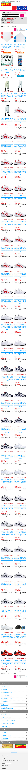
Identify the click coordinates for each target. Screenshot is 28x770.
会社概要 (4, 768)
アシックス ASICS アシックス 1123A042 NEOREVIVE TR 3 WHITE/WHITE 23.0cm (7, 327)
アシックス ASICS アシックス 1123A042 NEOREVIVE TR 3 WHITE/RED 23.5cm (7, 146)
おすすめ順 (10, 18)
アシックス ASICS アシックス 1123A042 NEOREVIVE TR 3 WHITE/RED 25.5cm (20, 146)
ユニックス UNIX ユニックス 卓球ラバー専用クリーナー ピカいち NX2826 (20, 69)
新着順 (14, 18)
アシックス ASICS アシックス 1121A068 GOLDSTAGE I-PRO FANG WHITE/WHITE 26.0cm (7, 637)
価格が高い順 (4, 20)
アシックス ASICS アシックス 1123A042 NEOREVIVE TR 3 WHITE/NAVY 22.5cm (7, 611)
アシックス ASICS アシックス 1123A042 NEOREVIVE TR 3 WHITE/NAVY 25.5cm (20, 533)
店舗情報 (3, 732)
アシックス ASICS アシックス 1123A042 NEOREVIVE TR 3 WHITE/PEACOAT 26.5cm (20, 404)
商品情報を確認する (6, 692)
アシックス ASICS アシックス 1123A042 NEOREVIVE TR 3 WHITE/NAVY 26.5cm (20, 585)
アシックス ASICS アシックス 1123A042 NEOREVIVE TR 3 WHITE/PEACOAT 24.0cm (7, 456)
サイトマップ (5, 755)
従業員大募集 (4, 739)
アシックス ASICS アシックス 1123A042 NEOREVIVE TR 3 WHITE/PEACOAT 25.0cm (20, 430)
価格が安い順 (20, 18)
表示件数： (4, 22)
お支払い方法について (7, 708)
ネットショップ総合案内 (7, 723)
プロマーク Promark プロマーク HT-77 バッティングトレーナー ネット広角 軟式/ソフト (7, 70)
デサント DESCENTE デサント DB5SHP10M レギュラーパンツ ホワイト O (20, 95)
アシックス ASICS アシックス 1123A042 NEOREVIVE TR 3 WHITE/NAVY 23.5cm (7, 533)
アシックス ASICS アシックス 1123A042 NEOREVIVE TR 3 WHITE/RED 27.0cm (7, 275)
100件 (12, 22)
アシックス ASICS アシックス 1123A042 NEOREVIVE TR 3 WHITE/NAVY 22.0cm (20, 559)
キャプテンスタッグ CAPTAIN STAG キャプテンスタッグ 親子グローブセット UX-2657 (20, 637)
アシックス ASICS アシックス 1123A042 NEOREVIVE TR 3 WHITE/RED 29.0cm (20, 249)
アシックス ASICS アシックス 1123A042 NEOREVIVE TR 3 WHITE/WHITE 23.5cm (7, 352)
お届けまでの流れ (6, 701)
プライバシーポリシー (6, 763)
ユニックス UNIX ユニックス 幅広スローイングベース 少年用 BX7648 (7, 46)
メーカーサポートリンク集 (8, 720)
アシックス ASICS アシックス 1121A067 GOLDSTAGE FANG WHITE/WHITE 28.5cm (20, 482)
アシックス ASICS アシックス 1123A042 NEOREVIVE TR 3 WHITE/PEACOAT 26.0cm (7, 378)
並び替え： (4, 18)
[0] (24, 8)
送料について (4, 705)
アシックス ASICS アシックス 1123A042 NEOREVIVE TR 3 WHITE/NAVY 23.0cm (7, 585)
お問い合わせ (5, 765)
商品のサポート (5, 714)
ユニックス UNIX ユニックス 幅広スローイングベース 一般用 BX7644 (20, 46)
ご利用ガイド (5, 758)
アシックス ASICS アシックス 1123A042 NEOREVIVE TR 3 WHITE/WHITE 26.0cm (20, 327)
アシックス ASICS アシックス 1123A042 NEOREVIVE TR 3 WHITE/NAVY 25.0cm (20, 611)
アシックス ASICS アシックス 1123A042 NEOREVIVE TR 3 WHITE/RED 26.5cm (7, 301)
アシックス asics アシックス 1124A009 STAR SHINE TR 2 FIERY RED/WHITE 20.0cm (20, 662)
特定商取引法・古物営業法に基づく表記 (10, 760)
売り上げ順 (11, 20)
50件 (8, 22)
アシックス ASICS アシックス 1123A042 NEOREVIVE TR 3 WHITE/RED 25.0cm (20, 172)
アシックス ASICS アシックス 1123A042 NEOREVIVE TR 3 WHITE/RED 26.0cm (7, 249)
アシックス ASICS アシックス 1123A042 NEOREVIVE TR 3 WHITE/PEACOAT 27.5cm (7, 430)
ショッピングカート (6, 695)
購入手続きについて (6, 698)
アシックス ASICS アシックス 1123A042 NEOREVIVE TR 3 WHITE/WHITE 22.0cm (20, 352)
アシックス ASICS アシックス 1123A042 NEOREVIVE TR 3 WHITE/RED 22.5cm (20, 223)
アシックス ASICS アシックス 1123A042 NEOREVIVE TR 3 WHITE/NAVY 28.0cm (7, 559)
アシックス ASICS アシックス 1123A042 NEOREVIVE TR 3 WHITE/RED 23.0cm (20, 275)
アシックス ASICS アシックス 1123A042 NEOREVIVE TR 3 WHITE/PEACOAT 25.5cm (20, 378)
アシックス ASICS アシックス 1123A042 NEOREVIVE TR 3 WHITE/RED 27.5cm (7, 223)
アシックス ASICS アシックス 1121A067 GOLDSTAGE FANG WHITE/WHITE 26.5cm (7, 482)
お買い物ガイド (5, 726)
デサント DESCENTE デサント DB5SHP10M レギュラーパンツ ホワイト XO (7, 120)
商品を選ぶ (4, 689)
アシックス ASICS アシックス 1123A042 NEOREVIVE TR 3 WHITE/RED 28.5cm (20, 120)
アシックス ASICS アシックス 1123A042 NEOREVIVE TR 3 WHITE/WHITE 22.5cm (20, 301)
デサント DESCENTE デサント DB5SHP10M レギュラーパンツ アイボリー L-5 (7, 95)
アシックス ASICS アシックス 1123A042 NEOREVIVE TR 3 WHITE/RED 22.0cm (7, 197)
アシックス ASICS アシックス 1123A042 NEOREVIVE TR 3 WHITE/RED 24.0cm (7, 172)
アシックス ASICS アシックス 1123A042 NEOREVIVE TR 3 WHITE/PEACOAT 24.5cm (7, 404)
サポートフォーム (6, 717)
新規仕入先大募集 (6, 735)
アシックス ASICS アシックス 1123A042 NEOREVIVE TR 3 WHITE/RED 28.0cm (20, 197)
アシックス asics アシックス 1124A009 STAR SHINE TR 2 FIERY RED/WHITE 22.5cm (7, 662)
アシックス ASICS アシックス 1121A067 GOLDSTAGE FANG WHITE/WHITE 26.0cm (20, 456)
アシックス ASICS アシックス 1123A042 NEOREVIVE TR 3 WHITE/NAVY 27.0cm (20, 507)
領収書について (5, 686)
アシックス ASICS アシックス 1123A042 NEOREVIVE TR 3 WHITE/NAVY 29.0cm (7, 507)
